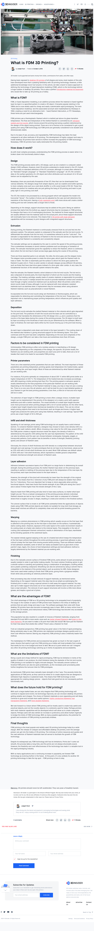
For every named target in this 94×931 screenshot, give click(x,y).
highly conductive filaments (60, 698)
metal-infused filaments (59, 619)
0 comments (17, 820)
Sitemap (70, 918)
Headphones (48, 4)
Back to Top (87, 912)
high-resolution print (47, 200)
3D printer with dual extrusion (63, 217)
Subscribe (46, 895)
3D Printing (29, 4)
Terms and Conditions (79, 918)
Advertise (79, 902)
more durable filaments (40, 701)
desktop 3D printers (37, 80)
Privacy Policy (89, 918)
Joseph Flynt (21, 69)
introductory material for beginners (70, 89)
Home (21, 4)
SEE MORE (87, 826)
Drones (38, 4)
